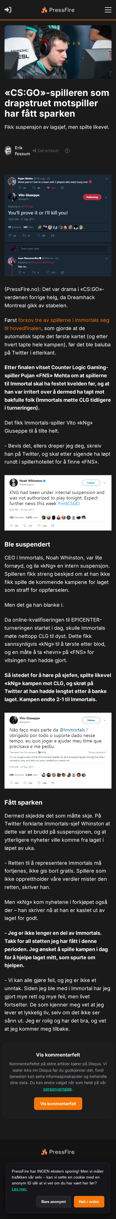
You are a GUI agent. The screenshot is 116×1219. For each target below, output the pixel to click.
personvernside (57, 1089)
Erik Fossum (22, 150)
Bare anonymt (53, 1202)
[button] (58, 1081)
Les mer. (19, 1189)
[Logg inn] (9, 9)
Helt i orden (89, 1202)
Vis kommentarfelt (58, 1103)
